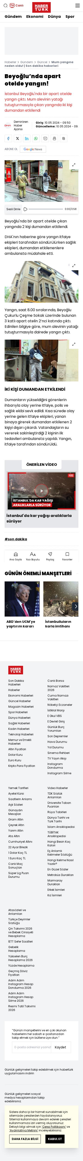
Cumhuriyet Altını (20, 842)
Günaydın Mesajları (15, 812)
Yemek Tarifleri (18, 788)
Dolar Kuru (15, 755)
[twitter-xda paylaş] (17, 138)
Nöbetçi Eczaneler (59, 705)
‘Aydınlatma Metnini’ (23, 1130)
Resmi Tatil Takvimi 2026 (22, 1008)
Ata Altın (14, 836)
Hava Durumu (57, 742)
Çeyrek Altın (16, 825)
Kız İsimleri (54, 895)
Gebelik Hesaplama (16, 949)
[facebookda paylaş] (8, 138)
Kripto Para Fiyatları (21, 766)
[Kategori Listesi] (77, 5)
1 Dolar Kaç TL (17, 853)
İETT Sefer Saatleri (20, 941)
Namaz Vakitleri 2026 (58, 688)
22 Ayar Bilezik (18, 847)
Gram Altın (15, 819)
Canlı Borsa (55, 681)
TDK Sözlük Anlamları (54, 795)
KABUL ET (55, 1139)
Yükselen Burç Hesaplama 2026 (20, 958)
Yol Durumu (55, 747)
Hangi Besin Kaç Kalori (59, 843)
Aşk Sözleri (15, 805)
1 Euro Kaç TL (17, 858)
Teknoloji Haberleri (20, 734)
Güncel (42, 62)
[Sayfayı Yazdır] (54, 138)
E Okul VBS (54, 716)
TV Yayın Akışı (56, 758)
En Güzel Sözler (57, 869)
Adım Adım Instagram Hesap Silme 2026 (20, 997)
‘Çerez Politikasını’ (54, 1127)
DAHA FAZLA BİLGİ (25, 1139)
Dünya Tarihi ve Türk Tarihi (58, 819)
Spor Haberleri (18, 712)
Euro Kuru (14, 760)
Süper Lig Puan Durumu (18, 875)
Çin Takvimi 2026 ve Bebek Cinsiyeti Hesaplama (20, 932)
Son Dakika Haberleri (16, 682)
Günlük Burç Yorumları (56, 729)
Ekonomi (34, 16)
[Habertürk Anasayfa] (41, 6)
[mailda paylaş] (45, 138)
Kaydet (60, 1047)
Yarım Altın (15, 830)
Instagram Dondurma (55, 766)
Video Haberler (57, 788)
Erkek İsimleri (56, 890)
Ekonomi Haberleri (20, 695)
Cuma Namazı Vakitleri (57, 697)
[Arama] (5, 5)
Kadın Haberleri (19, 729)
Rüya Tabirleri (57, 812)
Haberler (10, 62)
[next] (76, 606)
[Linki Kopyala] (63, 138)
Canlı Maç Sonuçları (15, 865)
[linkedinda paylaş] (26, 138)
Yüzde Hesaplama (21, 966)
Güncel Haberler (19, 701)
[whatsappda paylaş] (36, 138)
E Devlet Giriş (56, 721)
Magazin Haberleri (21, 707)
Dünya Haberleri (19, 718)
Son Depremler (57, 736)
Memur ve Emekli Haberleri (19, 742)
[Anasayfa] (15, 670)
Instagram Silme (59, 773)
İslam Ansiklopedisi (61, 827)
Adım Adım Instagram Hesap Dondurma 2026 (20, 984)
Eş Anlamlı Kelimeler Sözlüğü (59, 853)
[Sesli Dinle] (25, 209)
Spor (69, 16)
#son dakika (16, 539)
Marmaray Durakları (54, 882)
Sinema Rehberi (58, 753)
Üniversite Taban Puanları (59, 804)
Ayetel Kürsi (16, 794)
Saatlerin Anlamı (20, 799)
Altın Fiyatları (17, 749)
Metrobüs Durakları (60, 875)
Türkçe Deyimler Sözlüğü (19, 921)
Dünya (54, 16)
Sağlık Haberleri (19, 723)
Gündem (13, 16)
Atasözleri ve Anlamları (17, 912)
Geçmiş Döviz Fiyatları (17, 973)
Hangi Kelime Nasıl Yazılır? (60, 862)
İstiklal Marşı (56, 710)
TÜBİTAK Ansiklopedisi (56, 834)
